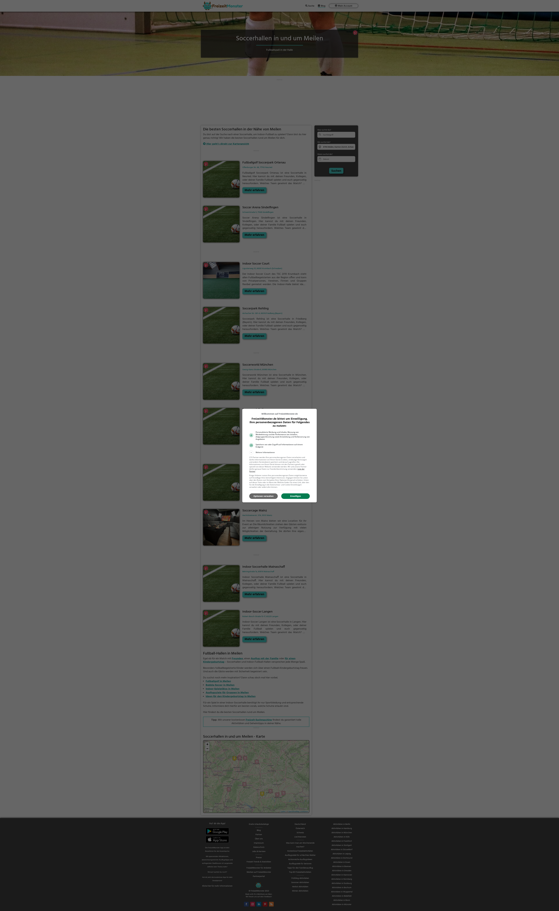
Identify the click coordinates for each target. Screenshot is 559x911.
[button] (279, 452)
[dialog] (279, 455)
